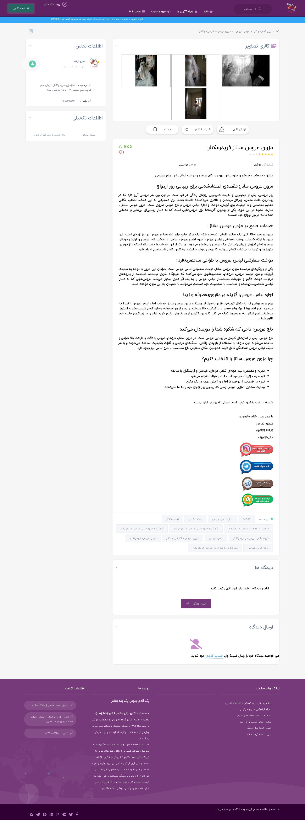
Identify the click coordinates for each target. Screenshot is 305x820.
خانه (206, 11)
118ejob (246, 519)
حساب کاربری (214, 655)
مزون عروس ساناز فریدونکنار (182, 538)
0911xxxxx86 (68, 101)
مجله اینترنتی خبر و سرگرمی (255, 709)
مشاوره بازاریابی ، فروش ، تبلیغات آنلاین (248, 703)
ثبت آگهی (19, 8)
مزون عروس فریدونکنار (143, 538)
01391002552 (52, 733)
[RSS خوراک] (31, 815)
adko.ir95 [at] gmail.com (46, 705)
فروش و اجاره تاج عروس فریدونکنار (248, 528)
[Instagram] (57, 815)
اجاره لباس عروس (222, 519)
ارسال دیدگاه (199, 604)
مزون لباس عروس (258, 547)
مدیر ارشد (79, 61)
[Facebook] (77, 815)
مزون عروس (242, 31)
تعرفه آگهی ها (185, 11)
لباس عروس (216, 538)
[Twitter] (71, 815)
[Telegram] (38, 815)
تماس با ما (135, 11)
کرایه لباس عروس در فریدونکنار (251, 538)
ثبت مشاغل (172, 519)
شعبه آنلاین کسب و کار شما (255, 721)
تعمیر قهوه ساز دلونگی (258, 728)
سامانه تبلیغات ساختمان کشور (254, 715)
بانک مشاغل (195, 519)
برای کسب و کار (262, 31)
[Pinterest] (44, 815)
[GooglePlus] (64, 815)
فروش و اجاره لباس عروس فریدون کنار (195, 528)
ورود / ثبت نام (52, 4)
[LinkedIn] (51, 815)
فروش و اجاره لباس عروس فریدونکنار (141, 528)
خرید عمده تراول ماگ (259, 734)
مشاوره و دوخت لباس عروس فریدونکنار (215, 547)
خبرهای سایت (158, 11)
